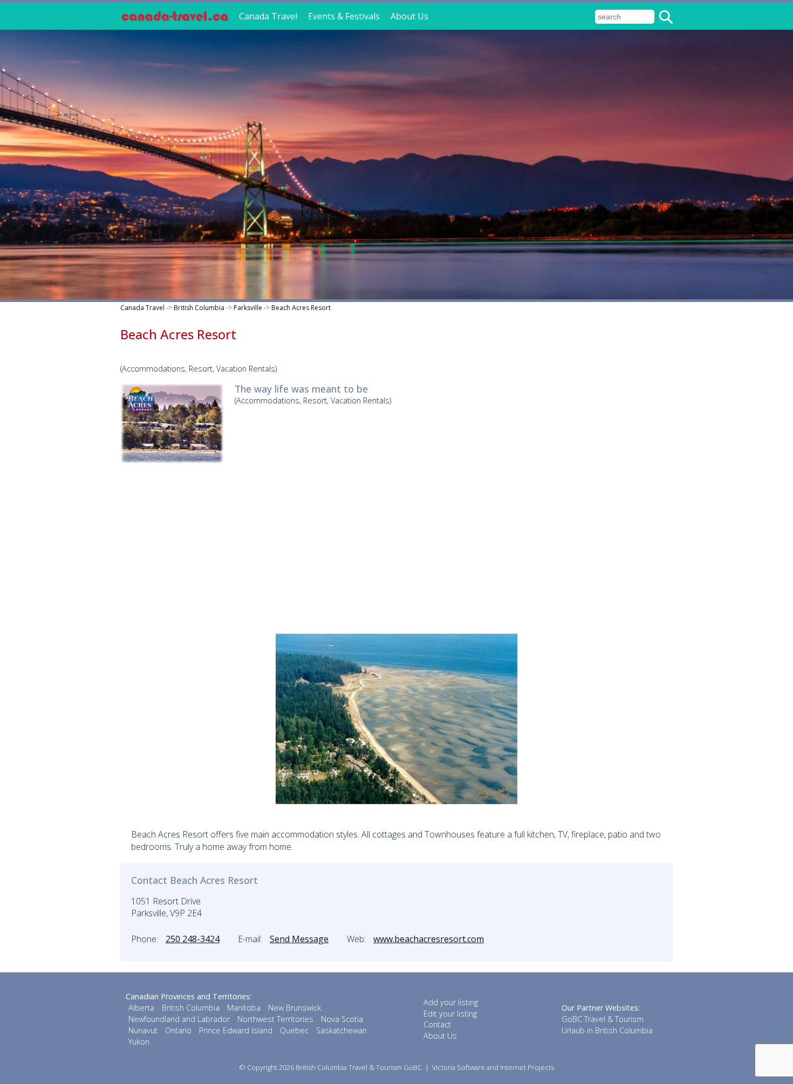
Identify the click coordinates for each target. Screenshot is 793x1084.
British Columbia (199, 307)
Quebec (294, 1030)
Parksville (248, 307)
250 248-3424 (193, 939)
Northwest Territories (275, 1019)
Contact (437, 1024)
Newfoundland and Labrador (179, 1019)
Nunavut (143, 1030)
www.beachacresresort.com (428, 939)
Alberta (141, 1008)
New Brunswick (294, 1008)
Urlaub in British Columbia (607, 1030)
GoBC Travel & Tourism (603, 1019)
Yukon (138, 1042)
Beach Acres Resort (301, 307)
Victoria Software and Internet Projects (493, 1067)
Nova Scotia (342, 1019)
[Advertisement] (396, 547)
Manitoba (244, 1008)
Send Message (299, 939)
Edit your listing (450, 1013)
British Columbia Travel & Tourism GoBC (359, 1067)
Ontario (178, 1030)
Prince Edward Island (235, 1030)
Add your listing (450, 1002)
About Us (409, 16)
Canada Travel (268, 16)
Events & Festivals (344, 16)
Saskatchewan (341, 1030)
